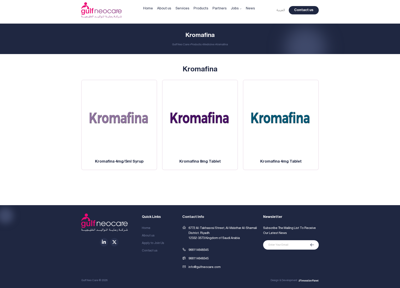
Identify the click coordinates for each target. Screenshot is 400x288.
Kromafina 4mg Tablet (281, 161)
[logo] (101, 10)
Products (201, 8)
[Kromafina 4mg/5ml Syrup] (119, 117)
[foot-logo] (104, 222)
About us (164, 8)
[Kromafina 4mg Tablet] (280, 117)
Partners (219, 8)
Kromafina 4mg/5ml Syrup (119, 161)
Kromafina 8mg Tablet (200, 161)
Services (182, 8)
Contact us (303, 10)
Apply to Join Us (153, 243)
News (250, 8)
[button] (195, 258)
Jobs (235, 8)
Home (148, 8)
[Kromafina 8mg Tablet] (200, 117)
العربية (280, 10)
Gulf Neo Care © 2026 (94, 280)
